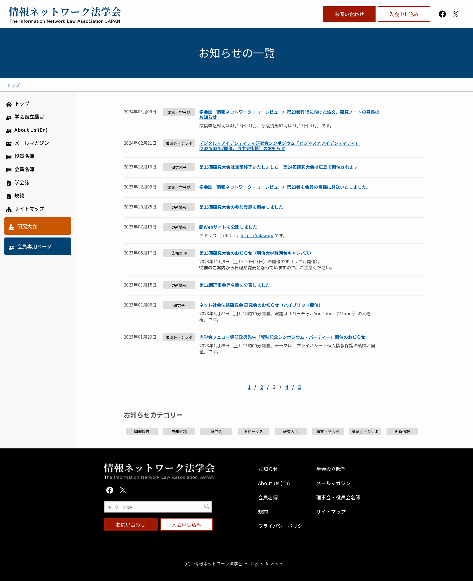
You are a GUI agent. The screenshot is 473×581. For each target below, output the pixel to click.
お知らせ (268, 468)
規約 (263, 511)
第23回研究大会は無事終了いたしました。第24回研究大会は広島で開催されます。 (280, 167)
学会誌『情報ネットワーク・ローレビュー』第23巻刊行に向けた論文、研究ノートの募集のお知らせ (289, 114)
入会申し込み (404, 14)
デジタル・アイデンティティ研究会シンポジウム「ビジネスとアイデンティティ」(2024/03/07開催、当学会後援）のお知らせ (279, 146)
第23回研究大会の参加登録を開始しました (241, 207)
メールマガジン (333, 482)
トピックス (253, 431)
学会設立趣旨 (331, 468)
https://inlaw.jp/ (257, 235)
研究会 (179, 305)
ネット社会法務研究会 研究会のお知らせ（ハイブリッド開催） (261, 305)
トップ (13, 85)
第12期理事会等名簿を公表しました (234, 285)
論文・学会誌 (179, 112)
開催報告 (141, 431)
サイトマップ (331, 511)
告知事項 (179, 253)
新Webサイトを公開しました (228, 227)
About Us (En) (274, 482)
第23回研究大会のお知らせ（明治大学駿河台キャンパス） (256, 253)
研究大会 (179, 167)
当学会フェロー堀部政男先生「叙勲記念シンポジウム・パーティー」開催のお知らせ (282, 337)
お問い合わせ (349, 14)
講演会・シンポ (179, 143)
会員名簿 (268, 497)
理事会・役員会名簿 (338, 497)
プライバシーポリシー (282, 525)
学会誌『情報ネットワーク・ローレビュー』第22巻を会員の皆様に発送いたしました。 (285, 187)
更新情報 (179, 207)
